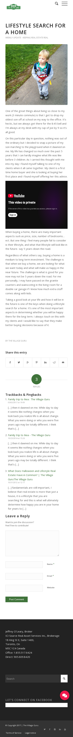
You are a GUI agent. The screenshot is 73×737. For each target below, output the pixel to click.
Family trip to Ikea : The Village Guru (29, 399)
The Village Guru (17, 340)
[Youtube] (65, 729)
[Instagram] (54, 729)
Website (50, 587)
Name (50, 564)
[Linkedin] (59, 729)
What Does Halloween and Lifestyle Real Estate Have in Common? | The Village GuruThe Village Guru (32, 475)
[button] (64, 695)
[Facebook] (49, 729)
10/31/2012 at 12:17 (16, 482)
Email (50, 575)
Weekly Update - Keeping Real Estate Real (26, 37)
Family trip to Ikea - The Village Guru (29, 435)
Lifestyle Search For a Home (35, 29)
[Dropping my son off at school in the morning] (36, 74)
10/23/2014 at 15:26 (16, 438)
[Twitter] (44, 729)
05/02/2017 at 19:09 (16, 402)
